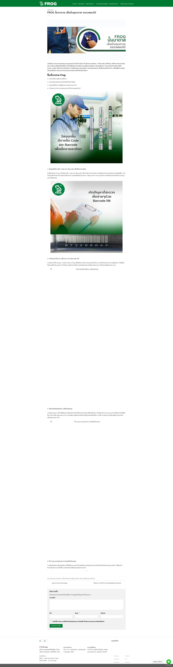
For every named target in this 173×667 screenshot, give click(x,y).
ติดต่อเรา (131, 4)
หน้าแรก (75, 4)
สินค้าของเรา (90, 4)
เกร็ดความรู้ (123, 4)
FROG (77, 578)
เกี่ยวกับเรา (81, 4)
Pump (81, 578)
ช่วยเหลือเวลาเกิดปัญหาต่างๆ (87, 565)
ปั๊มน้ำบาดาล (86, 578)
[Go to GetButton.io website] (169, 665)
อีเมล (77, 613)
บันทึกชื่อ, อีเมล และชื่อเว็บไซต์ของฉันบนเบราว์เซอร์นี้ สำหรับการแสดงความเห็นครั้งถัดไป (78, 621)
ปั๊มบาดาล (92, 578)
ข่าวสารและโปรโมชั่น (102, 4)
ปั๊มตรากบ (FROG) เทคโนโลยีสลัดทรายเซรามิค (108, 583)
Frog (63, 75)
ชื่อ (51, 613)
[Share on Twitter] (86, 573)
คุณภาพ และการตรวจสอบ (59, 583)
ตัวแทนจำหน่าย (113, 4)
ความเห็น (53, 598)
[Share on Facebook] (84, 573)
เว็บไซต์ (103, 613)
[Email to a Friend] (88, 573)
